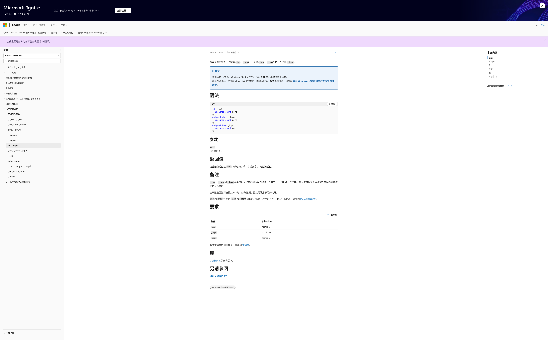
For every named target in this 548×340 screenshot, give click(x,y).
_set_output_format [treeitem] (17, 171)
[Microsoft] (5, 25)
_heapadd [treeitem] (12, 135)
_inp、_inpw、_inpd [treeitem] (17, 150)
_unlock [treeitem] (11, 176)
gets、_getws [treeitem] (14, 129)
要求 (491, 69)
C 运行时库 (215, 260)
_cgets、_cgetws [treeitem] (16, 119)
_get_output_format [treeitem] (17, 124)
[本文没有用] (511, 86)
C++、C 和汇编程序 (228, 52)
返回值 (492, 61)
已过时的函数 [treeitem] (14, 114)
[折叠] (60, 50)
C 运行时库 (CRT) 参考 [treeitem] (16, 67)
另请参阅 (493, 76)
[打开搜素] (536, 25)
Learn (213, 52)
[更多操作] (335, 52)
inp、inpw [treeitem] (13, 145)
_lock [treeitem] (10, 155)
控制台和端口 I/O (218, 276)
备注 (491, 65)
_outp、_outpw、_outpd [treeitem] (19, 166)
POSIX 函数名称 (308, 198)
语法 (491, 57)
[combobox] (32, 55)
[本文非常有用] (508, 86)
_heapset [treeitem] (12, 140)
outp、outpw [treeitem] (14, 161)
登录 (543, 24)
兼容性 (245, 245)
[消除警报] (542, 5)
